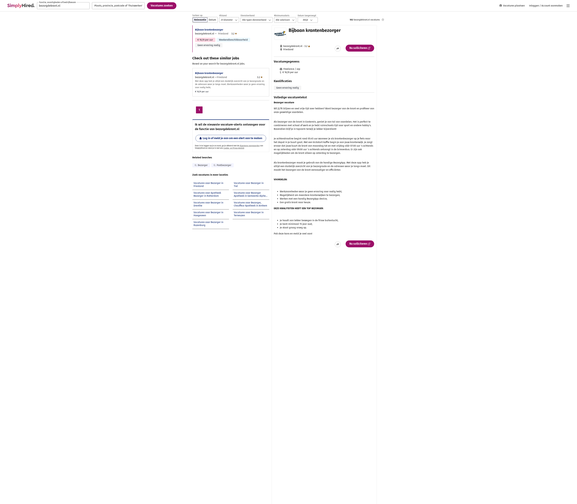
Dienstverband (248, 15)
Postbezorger (224, 165)
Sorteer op (197, 15)
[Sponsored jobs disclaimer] (383, 20)
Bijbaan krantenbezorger (209, 29)
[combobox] (63, 5)
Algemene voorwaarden (250, 146)
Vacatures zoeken (162, 5)
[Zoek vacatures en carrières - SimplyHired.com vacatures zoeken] (21, 5)
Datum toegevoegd (307, 15)
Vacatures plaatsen (514, 5)
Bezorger (203, 165)
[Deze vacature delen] (338, 49)
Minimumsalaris (281, 15)
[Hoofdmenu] (568, 6)
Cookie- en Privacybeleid (233, 148)
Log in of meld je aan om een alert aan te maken (232, 138)
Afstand (223, 15)
